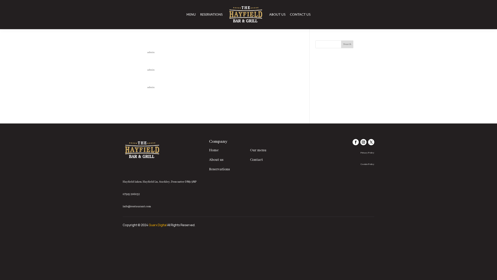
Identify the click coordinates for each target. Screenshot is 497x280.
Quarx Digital (158, 225)
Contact (256, 160)
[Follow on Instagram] (363, 142)
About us (216, 160)
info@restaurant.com (137, 206)
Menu (191, 14)
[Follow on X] (371, 142)
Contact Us (300, 14)
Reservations (211, 14)
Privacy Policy (367, 152)
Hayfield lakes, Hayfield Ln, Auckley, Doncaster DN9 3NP (160, 182)
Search (347, 44)
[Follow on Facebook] (356, 142)
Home (214, 150)
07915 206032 (131, 194)
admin (151, 52)
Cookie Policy (367, 164)
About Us (277, 14)
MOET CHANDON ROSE (198, 45)
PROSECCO (169, 80)
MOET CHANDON (185, 62)
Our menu (258, 150)
